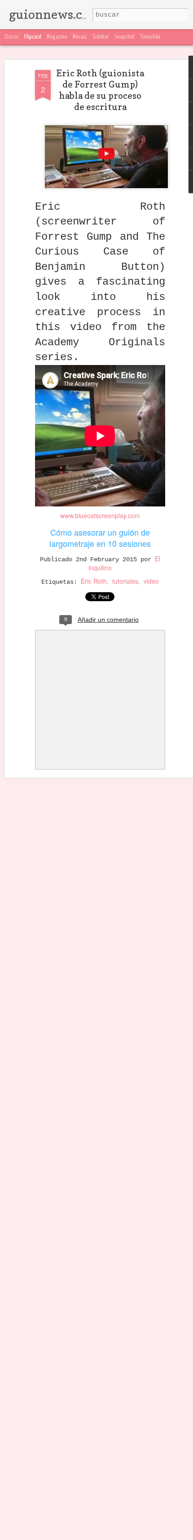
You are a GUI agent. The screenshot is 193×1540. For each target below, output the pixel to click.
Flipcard (32, 37)
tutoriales (125, 580)
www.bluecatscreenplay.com (100, 515)
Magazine (57, 37)
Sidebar (100, 37)
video (151, 580)
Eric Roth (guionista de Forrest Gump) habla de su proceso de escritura (100, 90)
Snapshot (124, 37)
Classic (11, 37)
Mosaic (80, 37)
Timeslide (150, 37)
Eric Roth (94, 580)
